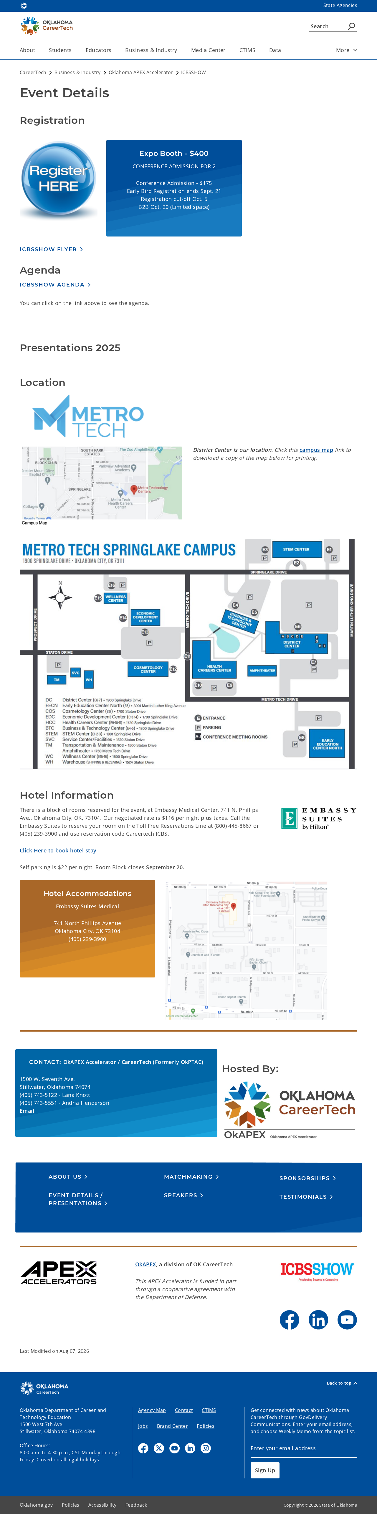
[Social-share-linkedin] (190, 1448)
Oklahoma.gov (36, 1505)
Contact (184, 1410)
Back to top (339, 1383)
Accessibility (102, 1505)
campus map (316, 449)
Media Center (208, 50)
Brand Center (172, 1426)
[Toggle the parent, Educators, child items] (113, 50)
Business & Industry (151, 50)
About (27, 50)
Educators (99, 50)
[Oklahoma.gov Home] (24, 5)
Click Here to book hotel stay (58, 850)
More (343, 50)
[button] (51, 249)
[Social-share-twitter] (159, 1448)
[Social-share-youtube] (174, 1448)
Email (27, 1110)
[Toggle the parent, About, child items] (37, 50)
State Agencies (340, 5)
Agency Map (152, 1410)
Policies (205, 1426)
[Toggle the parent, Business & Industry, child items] (179, 50)
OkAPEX (145, 1264)
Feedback (136, 1505)
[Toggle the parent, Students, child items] (74, 50)
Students (60, 50)
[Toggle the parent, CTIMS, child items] (257, 50)
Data (275, 50)
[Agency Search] (351, 26)
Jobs (143, 1426)
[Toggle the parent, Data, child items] (283, 50)
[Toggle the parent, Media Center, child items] (227, 50)
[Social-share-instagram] (206, 1448)
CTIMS (247, 50)
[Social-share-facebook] (143, 1448)
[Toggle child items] (355, 50)
